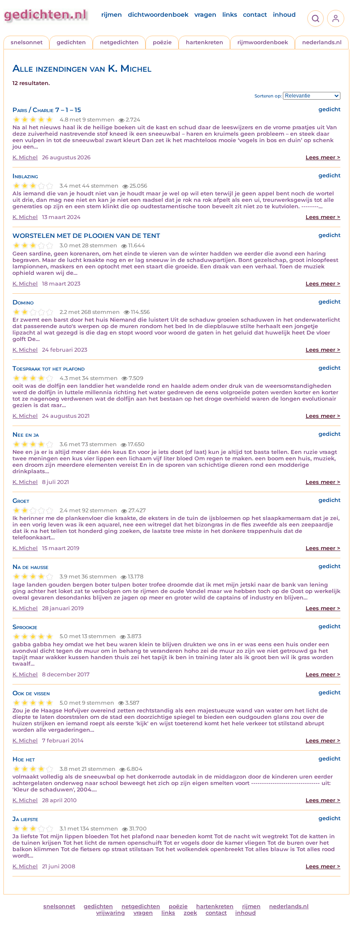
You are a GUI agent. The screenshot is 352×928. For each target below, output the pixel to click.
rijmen (111, 14)
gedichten (71, 42)
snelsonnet (26, 42)
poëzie (162, 42)
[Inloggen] (335, 18)
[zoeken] (315, 18)
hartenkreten (204, 42)
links (229, 14)
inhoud (284, 14)
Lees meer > (323, 157)
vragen (205, 14)
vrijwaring (110, 913)
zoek (190, 913)
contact (255, 14)
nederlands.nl (322, 42)
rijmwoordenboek (262, 42)
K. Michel (25, 157)
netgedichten (119, 42)
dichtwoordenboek (158, 14)
